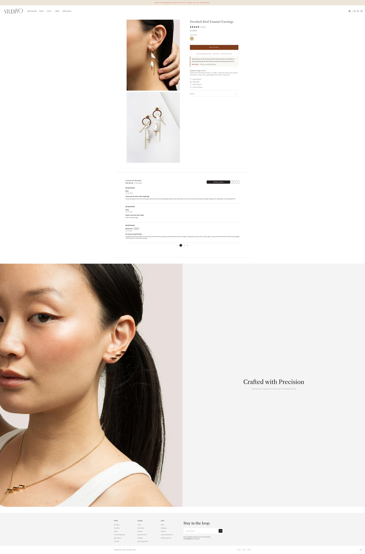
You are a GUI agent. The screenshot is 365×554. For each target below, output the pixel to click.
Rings (115, 531)
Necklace (117, 528)
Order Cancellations (167, 534)
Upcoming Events (143, 541)
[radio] (192, 38)
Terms (243, 549)
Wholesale (141, 528)
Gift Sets (116, 541)
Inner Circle (66, 11)
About (57, 11)
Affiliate (249, 549)
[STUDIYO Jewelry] (13, 11)
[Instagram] (349, 11)
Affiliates (140, 538)
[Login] (358, 11)
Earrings (116, 525)
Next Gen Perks (142, 534)
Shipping (163, 528)
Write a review (218, 182)
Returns (163, 531)
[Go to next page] (187, 245)
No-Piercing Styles (119, 534)
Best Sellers (32, 11)
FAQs (162, 525)
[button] (194, 27)
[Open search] (355, 11)
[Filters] (233, 182)
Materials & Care (166, 538)
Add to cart (214, 47)
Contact (140, 531)
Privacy (238, 549)
